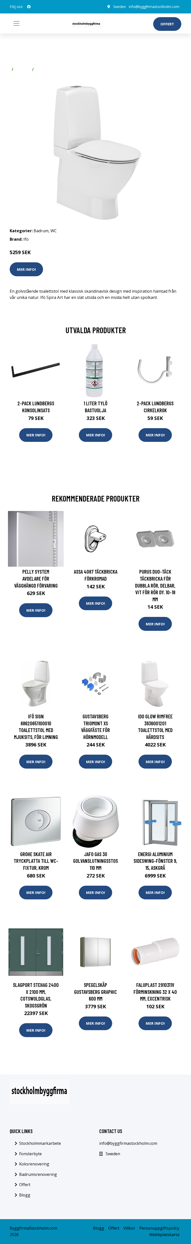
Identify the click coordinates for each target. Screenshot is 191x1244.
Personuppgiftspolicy (159, 1228)
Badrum (22, 69)
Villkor (129, 1228)
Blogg (24, 1195)
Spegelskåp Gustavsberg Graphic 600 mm (95, 992)
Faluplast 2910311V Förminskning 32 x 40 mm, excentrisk (155, 992)
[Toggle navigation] (16, 23)
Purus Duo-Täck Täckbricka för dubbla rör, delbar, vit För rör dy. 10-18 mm (155, 585)
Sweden (119, 6)
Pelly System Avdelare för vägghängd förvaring (36, 578)
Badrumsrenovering (38, 1174)
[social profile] (29, 6)
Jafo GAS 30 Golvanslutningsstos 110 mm (95, 861)
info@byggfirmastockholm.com (154, 6)
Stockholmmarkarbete (40, 1143)
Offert (167, 23)
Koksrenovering (34, 1164)
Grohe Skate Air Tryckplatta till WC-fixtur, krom (36, 861)
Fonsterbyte (30, 1153)
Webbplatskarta (164, 1234)
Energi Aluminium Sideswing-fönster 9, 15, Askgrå (155, 861)
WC (39, 69)
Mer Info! (26, 269)
